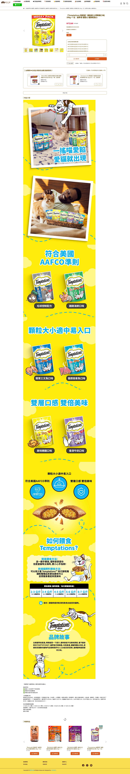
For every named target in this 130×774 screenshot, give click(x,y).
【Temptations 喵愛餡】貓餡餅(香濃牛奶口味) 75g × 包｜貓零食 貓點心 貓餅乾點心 (95, 748)
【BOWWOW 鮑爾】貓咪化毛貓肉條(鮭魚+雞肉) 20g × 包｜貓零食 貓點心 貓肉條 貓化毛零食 (55, 748)
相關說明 (45, 764)
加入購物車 (76, 58)
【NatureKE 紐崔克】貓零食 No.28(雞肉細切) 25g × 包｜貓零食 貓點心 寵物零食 (34, 748)
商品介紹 (65, 93)
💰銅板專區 (96, 1)
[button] (62, 31)
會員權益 (25, 764)
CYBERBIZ (53, 770)
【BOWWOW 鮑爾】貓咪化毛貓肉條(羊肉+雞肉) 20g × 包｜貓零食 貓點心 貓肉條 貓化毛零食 (75, 748)
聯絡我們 (64, 764)
